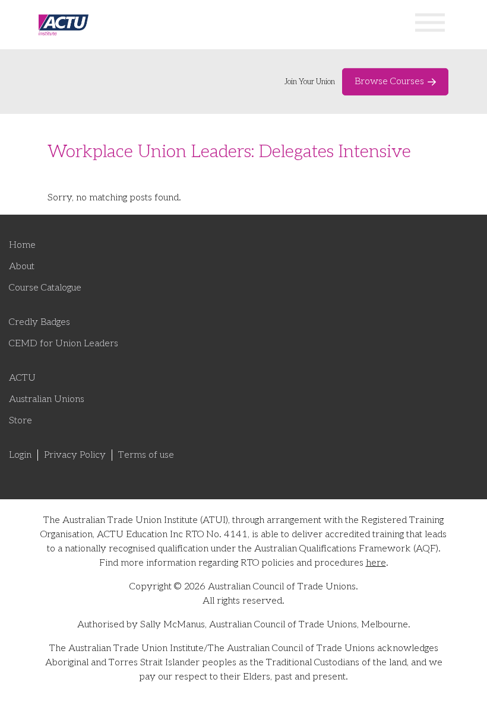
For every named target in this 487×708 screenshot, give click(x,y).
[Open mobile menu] (430, 24)
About (21, 266)
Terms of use (146, 455)
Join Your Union (309, 82)
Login (20, 455)
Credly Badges (39, 322)
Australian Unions (46, 399)
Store (20, 420)
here (376, 563)
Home (22, 245)
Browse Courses (389, 81)
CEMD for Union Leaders (63, 343)
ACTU (22, 378)
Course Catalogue (45, 288)
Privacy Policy (75, 455)
